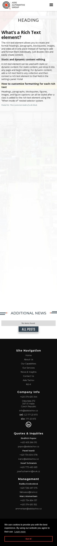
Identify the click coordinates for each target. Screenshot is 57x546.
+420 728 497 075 (28, 488)
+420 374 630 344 (28, 397)
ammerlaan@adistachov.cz (28, 508)
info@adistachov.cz (28, 410)
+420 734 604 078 (28, 455)
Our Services (28, 368)
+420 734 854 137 (28, 500)
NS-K (28, 384)
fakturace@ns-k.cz (28, 492)
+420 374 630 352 (28, 504)
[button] (51, 5)
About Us (28, 359)
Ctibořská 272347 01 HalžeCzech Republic (28, 404)
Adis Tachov (28, 380)
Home (28, 355)
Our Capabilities (28, 363)
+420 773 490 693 (28, 467)
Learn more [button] (20, 532)
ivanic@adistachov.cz (28, 459)
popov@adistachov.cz (28, 446)
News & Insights (28, 372)
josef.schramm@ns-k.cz (28, 471)
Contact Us (28, 376)
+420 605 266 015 (28, 442)
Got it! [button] (29, 539)
